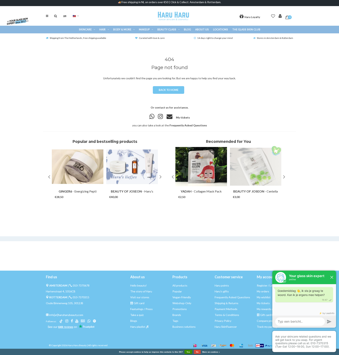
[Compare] (64, 16)
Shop (74, 193)
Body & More (122, 29)
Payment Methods (226, 309)
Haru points (222, 285)
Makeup (144, 29)
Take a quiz (137, 315)
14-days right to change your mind (215, 38)
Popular (177, 291)
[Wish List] (273, 15)
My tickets (183, 117)
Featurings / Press (141, 309)
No (197, 352)
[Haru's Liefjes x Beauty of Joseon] (132, 166)
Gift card (139, 303)
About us (202, 29)
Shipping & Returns (226, 303)
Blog (187, 29)
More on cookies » (211, 352)
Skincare (85, 29)
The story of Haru (141, 291)
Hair (102, 29)
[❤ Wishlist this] (83, 193)
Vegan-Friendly (181, 297)
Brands (176, 315)
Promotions (179, 309)
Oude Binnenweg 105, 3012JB (64, 303)
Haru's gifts (222, 291)
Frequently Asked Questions (188, 125)
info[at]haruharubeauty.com (66, 315)
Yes (188, 352)
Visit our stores (139, 297)
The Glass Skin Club (246, 29)
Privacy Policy (223, 320)
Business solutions (184, 326)
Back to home (168, 89)
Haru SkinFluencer (226, 326)
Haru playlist (137, 326)
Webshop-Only (181, 303)
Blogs (133, 320)
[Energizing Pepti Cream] (77, 166)
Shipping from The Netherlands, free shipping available (78, 38)
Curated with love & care (152, 38)
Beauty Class (166, 29)
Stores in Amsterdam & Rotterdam (275, 38)
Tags (175, 320)
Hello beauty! (138, 285)
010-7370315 (81, 297)
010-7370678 (81, 285)
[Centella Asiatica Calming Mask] (256, 166)
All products (179, 285)
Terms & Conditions (227, 315)
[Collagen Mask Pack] (201, 166)
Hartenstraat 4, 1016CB (60, 291)
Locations (220, 29)
